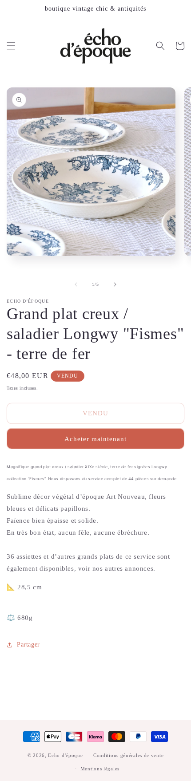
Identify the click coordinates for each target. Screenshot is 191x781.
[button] (11, 45)
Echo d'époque (65, 754)
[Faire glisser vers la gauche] (76, 284)
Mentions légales (99, 768)
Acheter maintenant (95, 438)
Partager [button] (28, 644)
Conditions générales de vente (128, 755)
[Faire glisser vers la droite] (115, 284)
